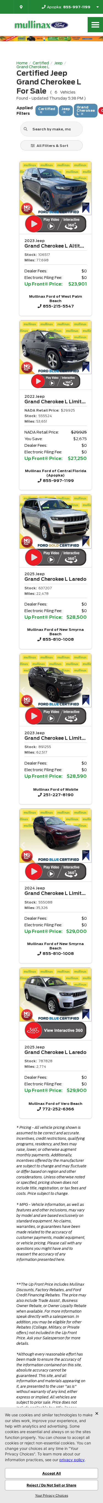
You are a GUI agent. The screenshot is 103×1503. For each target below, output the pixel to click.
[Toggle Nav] (95, 24)
